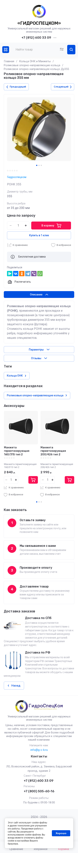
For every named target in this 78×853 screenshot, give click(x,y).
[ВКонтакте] (15, 273)
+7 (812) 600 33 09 (36, 37)
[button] (5, 49)
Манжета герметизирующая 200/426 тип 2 (53, 451)
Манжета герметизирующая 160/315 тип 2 (16, 451)
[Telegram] (27, 273)
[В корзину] (33, 480)
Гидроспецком (16, 177)
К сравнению (20, 245)
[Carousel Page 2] (39, 165)
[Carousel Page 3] (41, 165)
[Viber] (34, 273)
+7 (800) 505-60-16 (39, 791)
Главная (9, 61)
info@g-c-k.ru (39, 750)
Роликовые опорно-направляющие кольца (32, 65)
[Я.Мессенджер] (9, 273)
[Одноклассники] (21, 273)
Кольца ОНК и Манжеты (35, 61)
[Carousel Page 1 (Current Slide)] (36, 165)
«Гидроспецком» (39, 23)
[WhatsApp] (40, 273)
